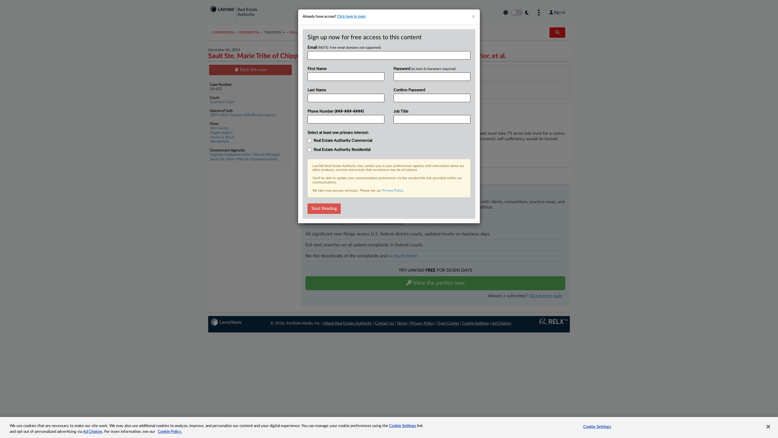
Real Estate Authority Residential (342, 150)
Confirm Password (409, 90)
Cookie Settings (402, 426)
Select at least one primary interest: (338, 133)
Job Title (401, 111)
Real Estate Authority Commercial (343, 141)
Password (425, 69)
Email (344, 48)
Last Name (317, 90)
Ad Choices (92, 432)
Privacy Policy (392, 190)
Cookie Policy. (170, 432)
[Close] (768, 426)
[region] (389, 427)
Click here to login (351, 16)
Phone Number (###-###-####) (336, 111)
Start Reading (324, 209)
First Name (317, 69)
